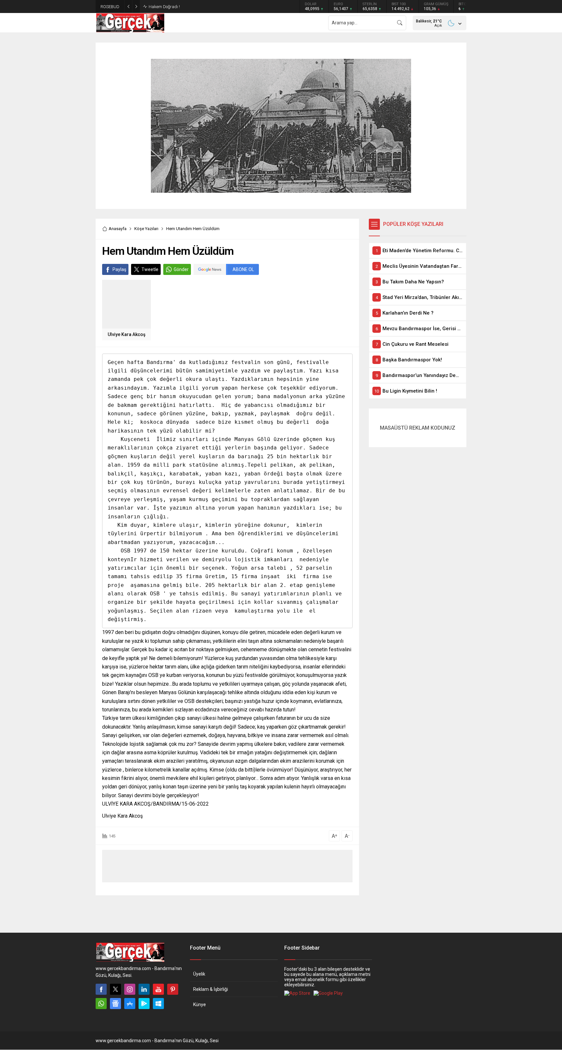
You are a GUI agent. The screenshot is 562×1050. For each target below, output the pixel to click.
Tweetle (149, 269)
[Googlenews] (115, 1003)
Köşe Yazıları (146, 228)
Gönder (181, 269)
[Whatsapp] (101, 1003)
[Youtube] (158, 989)
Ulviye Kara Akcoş (126, 334)
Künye (199, 1004)
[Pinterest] (172, 989)
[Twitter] (115, 989)
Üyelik (199, 974)
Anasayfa (118, 228)
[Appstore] (129, 1003)
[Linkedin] (144, 989)
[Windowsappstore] (158, 1003)
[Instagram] (129, 989)
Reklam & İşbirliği (210, 989)
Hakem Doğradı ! (164, 6)
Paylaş (119, 269)
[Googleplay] (144, 1003)
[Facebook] (101, 989)
